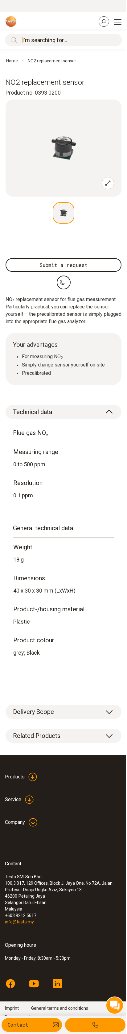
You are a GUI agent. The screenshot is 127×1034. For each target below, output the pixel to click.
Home (12, 60)
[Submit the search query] (12, 40)
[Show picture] (63, 213)
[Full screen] (108, 183)
